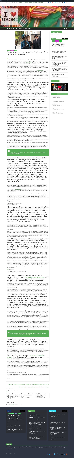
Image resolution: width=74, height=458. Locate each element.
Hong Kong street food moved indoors (14, 425)
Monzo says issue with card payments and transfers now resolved (57, 437)
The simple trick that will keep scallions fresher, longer (27, 395)
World (10, 28)
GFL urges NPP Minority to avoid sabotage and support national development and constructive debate (59, 63)
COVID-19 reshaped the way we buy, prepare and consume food (42, 395)
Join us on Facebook (55, 34)
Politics (29, 28)
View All (65, 38)
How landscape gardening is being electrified (57, 418)
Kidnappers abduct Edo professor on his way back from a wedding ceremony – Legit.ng (28, 384)
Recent (60, 93)
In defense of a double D (56, 100)
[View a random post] (66, 28)
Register (6, 0)
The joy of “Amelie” (55, 108)
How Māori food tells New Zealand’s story (15, 429)
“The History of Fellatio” (56, 96)
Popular (54, 93)
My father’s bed (54, 104)
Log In (3, 0)
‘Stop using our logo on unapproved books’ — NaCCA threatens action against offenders (59, 57)
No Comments (60, 97)
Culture (20, 28)
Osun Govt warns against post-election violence (26, 2)
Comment (65, 93)
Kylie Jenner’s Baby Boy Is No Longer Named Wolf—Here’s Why (34, 387)
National (15, 28)
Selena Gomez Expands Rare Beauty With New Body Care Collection (58, 44)
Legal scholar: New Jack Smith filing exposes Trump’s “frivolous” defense (36, 437)
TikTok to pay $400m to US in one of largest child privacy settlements (57, 415)
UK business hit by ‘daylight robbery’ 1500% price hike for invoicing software (57, 428)
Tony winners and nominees (35, 277)
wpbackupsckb (62, 47)
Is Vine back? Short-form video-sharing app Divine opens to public (57, 423)
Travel (16, 413)
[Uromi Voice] (7, 28)
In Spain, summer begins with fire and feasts (14, 416)
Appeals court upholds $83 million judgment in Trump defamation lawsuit (37, 423)
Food (9, 413)
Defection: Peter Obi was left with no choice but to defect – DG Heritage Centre (36, 427)
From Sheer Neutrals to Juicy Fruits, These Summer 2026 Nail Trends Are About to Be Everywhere (13, 395)
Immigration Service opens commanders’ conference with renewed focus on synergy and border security (59, 69)
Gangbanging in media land (56, 112)
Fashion (25, 28)
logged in (12, 404)
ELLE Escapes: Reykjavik (33, 414)
